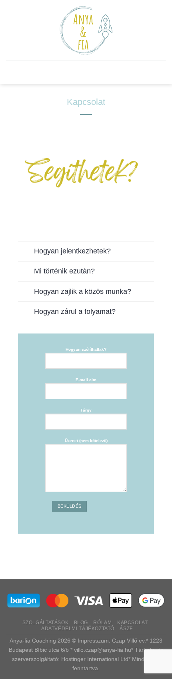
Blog (81, 622)
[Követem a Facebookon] (27, 218)
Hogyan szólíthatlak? (86, 349)
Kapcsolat (132, 622)
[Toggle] (26, 252)
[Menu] (85, 72)
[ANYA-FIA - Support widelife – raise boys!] (86, 30)
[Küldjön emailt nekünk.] (67, 218)
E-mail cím (86, 380)
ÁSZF (126, 628)
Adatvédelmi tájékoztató (77, 628)
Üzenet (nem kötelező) (86, 440)
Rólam (102, 622)
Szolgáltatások (45, 622)
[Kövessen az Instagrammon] (47, 218)
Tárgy (86, 410)
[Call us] (86, 218)
